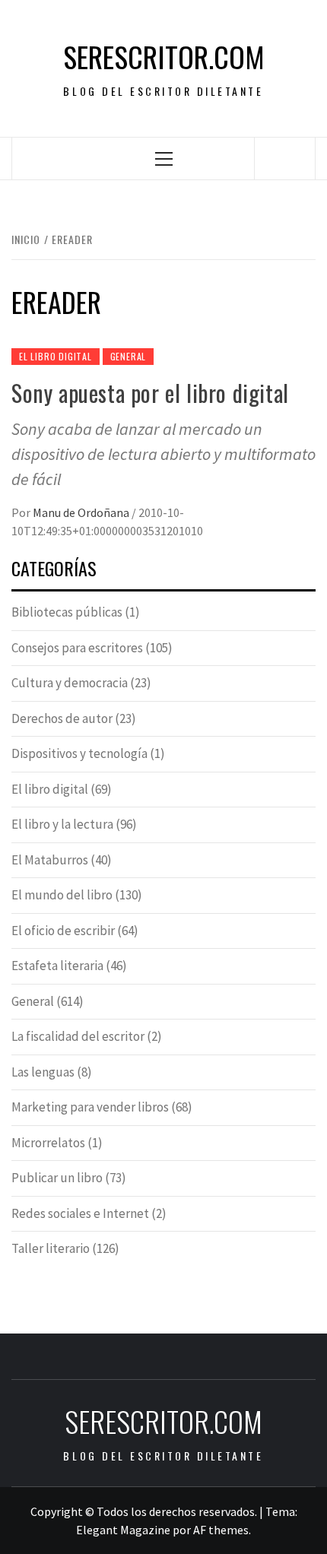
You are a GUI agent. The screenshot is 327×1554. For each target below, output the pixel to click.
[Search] (285, 158)
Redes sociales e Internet (80, 1213)
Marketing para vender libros (90, 1107)
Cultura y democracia (69, 682)
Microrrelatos (48, 1142)
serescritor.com (164, 56)
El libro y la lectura (62, 824)
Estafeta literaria (57, 965)
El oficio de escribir (63, 930)
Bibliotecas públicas (66, 612)
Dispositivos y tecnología (79, 753)
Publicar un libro (57, 1177)
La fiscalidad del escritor (77, 1036)
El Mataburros (49, 860)
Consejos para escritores (77, 647)
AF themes (221, 1529)
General (128, 356)
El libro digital (55, 356)
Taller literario (50, 1248)
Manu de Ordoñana (82, 512)
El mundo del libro (62, 894)
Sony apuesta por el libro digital (150, 393)
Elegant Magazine (123, 1529)
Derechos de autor (62, 718)
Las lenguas (43, 1072)
